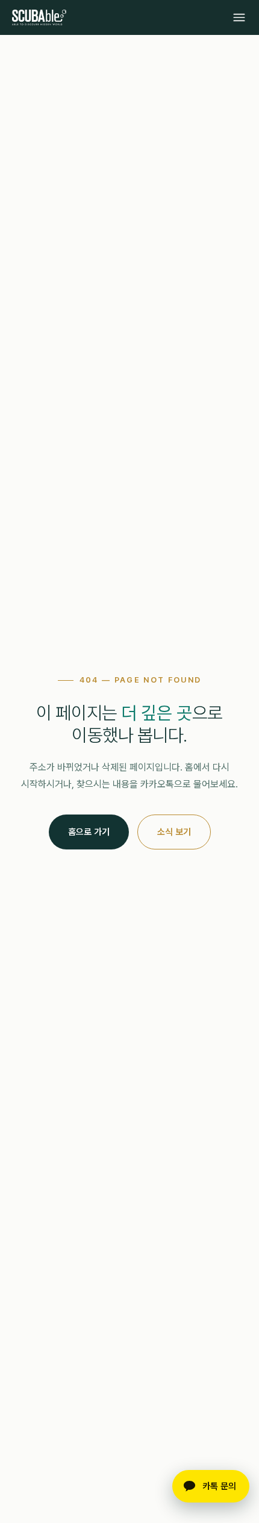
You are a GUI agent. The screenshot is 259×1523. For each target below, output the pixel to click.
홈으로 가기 (89, 832)
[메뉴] (239, 17)
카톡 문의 (219, 1486)
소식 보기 (174, 832)
